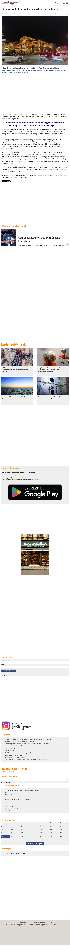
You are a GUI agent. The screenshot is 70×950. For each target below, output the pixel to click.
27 (31, 836)
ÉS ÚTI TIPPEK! (8, 771)
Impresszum (10, 925)
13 (31, 829)
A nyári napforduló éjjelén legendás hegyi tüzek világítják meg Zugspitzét (26, 759)
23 (61, 833)
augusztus (9, 820)
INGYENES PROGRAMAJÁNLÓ (15, 769)
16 (61, 829)
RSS (50, 925)
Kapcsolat (21, 925)
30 (61, 836)
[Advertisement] (35, 93)
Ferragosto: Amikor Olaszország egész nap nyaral (19, 741)
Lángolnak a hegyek (10, 748)
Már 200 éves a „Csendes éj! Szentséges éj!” (18, 753)
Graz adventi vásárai (10, 750)
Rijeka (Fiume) (9, 795)
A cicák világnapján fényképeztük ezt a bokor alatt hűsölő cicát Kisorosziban (27, 744)
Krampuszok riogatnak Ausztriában (15, 757)
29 (51, 836)
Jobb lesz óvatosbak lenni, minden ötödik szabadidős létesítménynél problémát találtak (16, 369)
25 (12, 836)
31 (2, 840)
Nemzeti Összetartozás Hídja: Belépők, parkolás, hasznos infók (23, 790)
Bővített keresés (6, 782)
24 (2, 836)
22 (51, 833)
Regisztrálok (4, 675)
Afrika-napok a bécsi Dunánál (15, 853)
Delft (6, 801)
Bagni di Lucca (9, 804)
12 (22, 829)
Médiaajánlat (41, 925)
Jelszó (2, 664)
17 (2, 833)
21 (41, 833)
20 (31, 833)
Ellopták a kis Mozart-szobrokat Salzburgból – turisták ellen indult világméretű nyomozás (49, 369)
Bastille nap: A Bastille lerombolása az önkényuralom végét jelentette (25, 746)
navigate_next (68, 780)
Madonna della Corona (11, 808)
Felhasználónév (5, 660)
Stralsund (7, 810)
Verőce (7, 792)
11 (12, 829)
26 (22, 836)
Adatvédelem (58, 925)
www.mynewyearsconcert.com (21, 144)
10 (2, 829)
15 (51, 829)
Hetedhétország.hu (58, 14)
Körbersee (8, 797)
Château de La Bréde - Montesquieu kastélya (18, 799)
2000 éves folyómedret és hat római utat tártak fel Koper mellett (52, 398)
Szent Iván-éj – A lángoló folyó (14, 755)
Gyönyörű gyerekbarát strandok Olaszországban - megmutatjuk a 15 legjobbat (28, 739)
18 (12, 833)
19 (22, 833)
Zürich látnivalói (9, 806)
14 (41, 829)
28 (41, 836)
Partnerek (31, 925)
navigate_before (3, 820)
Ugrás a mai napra (35, 844)
